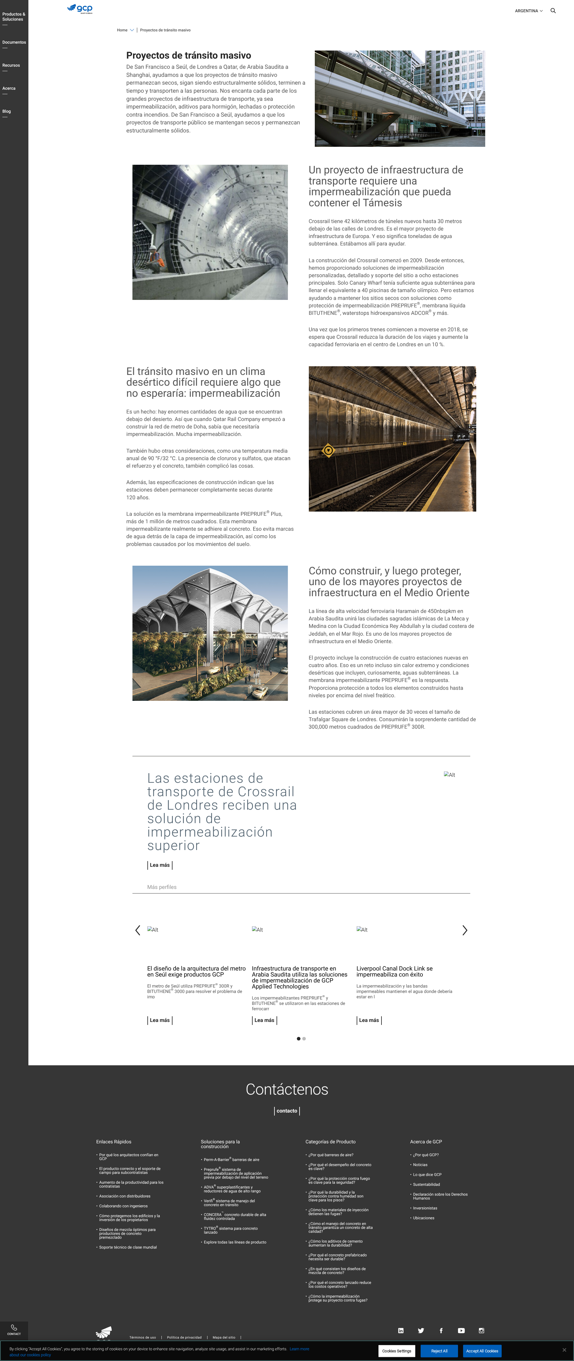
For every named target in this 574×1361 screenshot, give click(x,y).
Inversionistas (425, 1208)
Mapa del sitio (224, 1337)
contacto (287, 1111)
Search (553, 12)
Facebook (441, 1331)
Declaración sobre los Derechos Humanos (440, 1196)
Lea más (160, 865)
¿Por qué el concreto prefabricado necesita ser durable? (338, 1257)
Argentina (526, 11)
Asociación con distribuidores (124, 1196)
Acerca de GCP (426, 1141)
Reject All (439, 1351)
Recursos (11, 65)
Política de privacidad (184, 1337)
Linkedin (400, 1331)
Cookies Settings (396, 1351)
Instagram (481, 1331)
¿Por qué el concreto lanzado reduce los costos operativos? (340, 1285)
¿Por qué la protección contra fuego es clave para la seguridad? (339, 1181)
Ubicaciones (423, 1218)
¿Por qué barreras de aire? (331, 1155)
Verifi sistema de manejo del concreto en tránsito (229, 1203)
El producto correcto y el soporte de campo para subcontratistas (130, 1171)
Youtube (461, 1331)
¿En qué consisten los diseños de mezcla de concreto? (337, 1271)
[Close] (564, 1350)
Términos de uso (142, 1337)
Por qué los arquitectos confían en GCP (128, 1157)
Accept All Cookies (482, 1351)
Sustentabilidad (426, 1185)
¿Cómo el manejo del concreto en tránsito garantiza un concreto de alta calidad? (341, 1228)
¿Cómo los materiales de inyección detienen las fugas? (339, 1212)
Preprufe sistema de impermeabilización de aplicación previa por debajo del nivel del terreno (236, 1174)
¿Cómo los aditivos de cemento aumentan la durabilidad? (336, 1243)
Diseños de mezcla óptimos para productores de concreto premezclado (127, 1234)
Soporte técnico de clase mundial (128, 1247)
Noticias (420, 1165)
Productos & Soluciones (13, 17)
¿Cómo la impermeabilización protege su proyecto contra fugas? (338, 1298)
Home (122, 30)
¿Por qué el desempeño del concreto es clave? (340, 1167)
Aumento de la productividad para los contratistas (131, 1184)
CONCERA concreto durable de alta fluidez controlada (235, 1217)
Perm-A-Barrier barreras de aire (231, 1160)
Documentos (14, 42)
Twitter (421, 1331)
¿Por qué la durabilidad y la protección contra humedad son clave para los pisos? (336, 1196)
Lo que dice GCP (427, 1175)
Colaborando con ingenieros (123, 1206)
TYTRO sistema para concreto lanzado (231, 1231)
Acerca (9, 88)
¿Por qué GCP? (426, 1155)
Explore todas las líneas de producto (235, 1242)
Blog (6, 111)
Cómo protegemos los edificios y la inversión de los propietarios (129, 1218)
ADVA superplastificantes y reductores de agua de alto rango (232, 1189)
